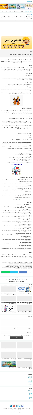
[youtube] (14, 406)
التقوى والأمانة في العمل (29, 266)
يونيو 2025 (30, 394)
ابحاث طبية (30, 378)
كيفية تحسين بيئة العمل (24, 268)
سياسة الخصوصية (14, 409)
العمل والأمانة (11, 266)
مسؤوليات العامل (17, 268)
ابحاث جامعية (30, 377)
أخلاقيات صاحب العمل (19, 262)
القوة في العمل (24, 267)
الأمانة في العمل (16, 263)
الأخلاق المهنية (4, 262)
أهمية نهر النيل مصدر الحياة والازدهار (12, 7)
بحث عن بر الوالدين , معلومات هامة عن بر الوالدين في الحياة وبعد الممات (4, 6)
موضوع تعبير (30, 384)
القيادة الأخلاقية (19, 267)
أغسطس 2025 (30, 392)
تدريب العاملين (4, 267)
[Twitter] (19, 406)
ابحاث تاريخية (30, 376)
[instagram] (16, 406)
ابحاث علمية (30, 380)
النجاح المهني (14, 267)
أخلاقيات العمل (25, 262)
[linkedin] (11, 406)
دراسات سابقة (30, 382)
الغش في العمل (30, 267)
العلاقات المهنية (17, 266)
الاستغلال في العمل (21, 265)
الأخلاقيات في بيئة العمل (23, 263)
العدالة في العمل (22, 266)
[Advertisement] (16, 29)
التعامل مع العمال (15, 265)
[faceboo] (22, 406)
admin (30, 20)
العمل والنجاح (7, 266)
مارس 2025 (30, 398)
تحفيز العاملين (9, 267)
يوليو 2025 (30, 393)
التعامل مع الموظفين (9, 265)
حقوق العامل (30, 268)
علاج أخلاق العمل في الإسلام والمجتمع (16, 164)
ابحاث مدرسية (29, 14)
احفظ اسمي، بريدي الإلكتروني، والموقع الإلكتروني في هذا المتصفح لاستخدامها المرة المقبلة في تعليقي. (17, 335)
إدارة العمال (9, 262)
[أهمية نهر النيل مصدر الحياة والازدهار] (12, 6)
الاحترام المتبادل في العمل (28, 265)
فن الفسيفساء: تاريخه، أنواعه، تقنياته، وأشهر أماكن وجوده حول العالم (21, 7)
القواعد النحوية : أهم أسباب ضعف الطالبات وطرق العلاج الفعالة (28, 7)
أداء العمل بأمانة (14, 262)
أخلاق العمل (30, 262)
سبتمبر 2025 (30, 390)
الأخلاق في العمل (29, 263)
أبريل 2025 (30, 397)
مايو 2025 (30, 396)
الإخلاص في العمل (11, 263)
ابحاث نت (29, 1)
